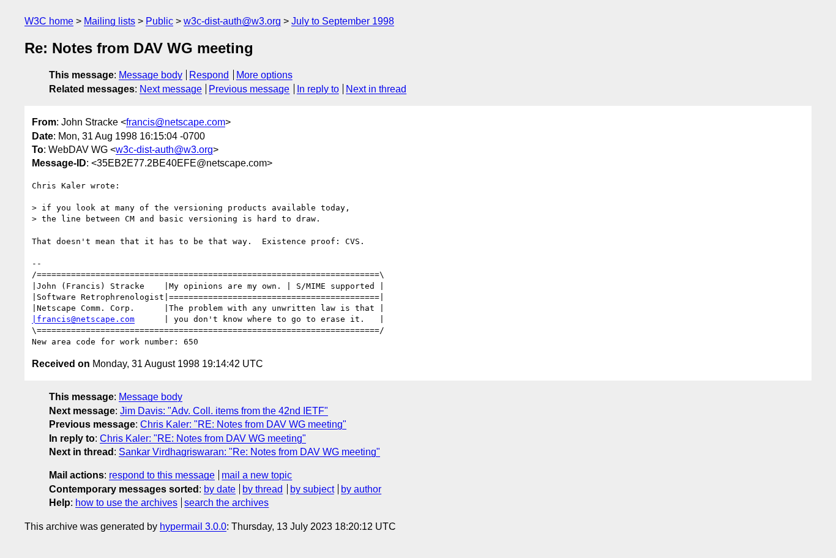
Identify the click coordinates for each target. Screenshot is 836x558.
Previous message (249, 89)
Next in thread (376, 89)
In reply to (318, 89)
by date (220, 489)
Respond (209, 75)
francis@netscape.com (175, 122)
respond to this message (162, 475)
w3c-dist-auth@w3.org (232, 21)
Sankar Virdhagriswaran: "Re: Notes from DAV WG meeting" (249, 452)
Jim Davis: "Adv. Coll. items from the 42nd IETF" (224, 411)
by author (361, 489)
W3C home (48, 21)
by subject (312, 489)
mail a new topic (257, 475)
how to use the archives (126, 502)
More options (264, 75)
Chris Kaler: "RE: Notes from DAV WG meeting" (243, 424)
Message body (150, 75)
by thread (262, 489)
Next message (171, 89)
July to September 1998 (342, 21)
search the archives (226, 502)
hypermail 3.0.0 (193, 526)
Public (159, 21)
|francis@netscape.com (83, 319)
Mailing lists (109, 21)
